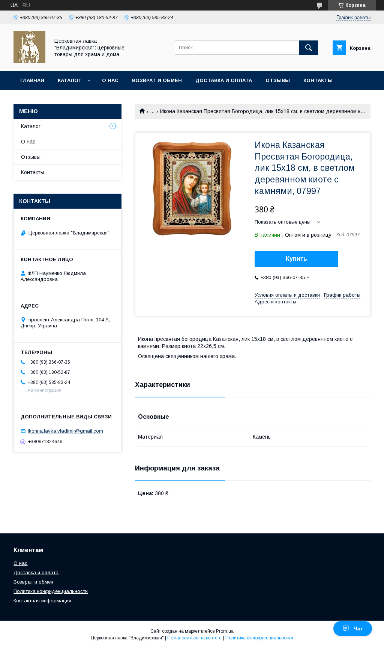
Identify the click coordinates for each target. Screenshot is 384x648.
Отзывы (278, 80)
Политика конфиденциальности (51, 591)
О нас (110, 80)
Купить (296, 258)
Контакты (318, 80)
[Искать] (308, 47)
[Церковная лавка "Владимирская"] (29, 61)
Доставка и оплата (223, 80)
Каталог (69, 80)
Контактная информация (42, 600)
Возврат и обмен (157, 80)
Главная (32, 80)
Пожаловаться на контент (194, 638)
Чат (358, 629)
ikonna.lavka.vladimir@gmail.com (65, 431)
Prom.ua (225, 631)
